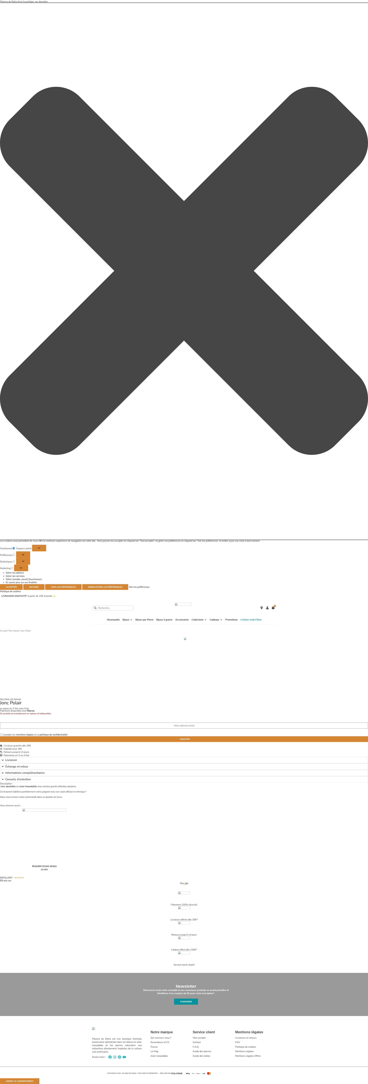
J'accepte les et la (34, 734)
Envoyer (185, 739)
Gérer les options (15, 572)
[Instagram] (114, 1057)
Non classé (14, 630)
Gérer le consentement (19, 1081)
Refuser (34, 587)
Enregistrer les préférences (105, 587)
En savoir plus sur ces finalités (21, 582)
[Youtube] (124, 1057)
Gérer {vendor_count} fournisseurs (24, 579)
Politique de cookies (10, 591)
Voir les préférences (63, 587)
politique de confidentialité (53, 734)
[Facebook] (110, 1057)
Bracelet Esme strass (44, 866)
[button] (184, 271)
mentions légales (25, 734)
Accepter (11, 587)
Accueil (3, 630)
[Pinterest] (119, 1057)
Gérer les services (15, 576)
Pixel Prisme (177, 1073)
